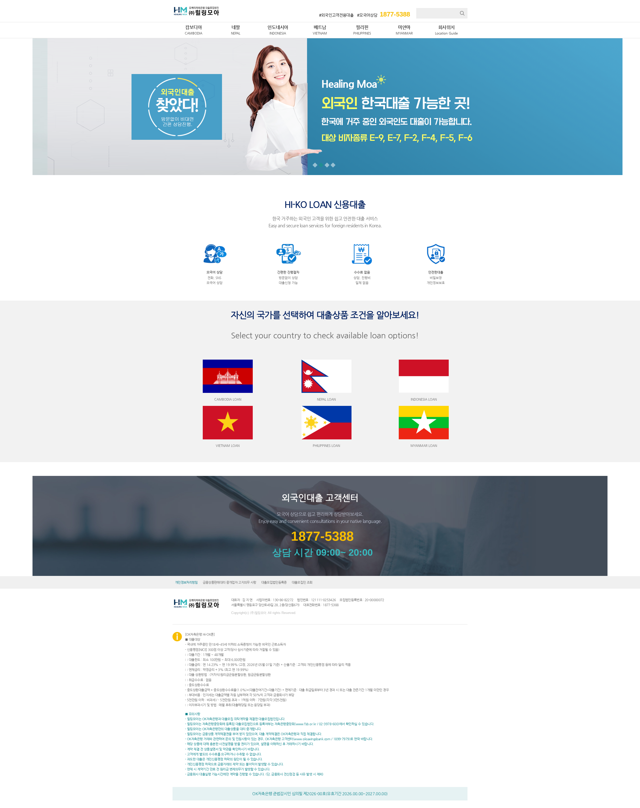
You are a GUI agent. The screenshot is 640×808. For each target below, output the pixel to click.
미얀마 (404, 30)
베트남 (320, 30)
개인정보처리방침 (186, 582)
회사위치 (446, 30)
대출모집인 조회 (302, 582)
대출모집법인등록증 (274, 582)
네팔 (235, 30)
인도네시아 (278, 30)
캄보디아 (193, 30)
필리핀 (362, 30)
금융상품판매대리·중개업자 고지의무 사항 (229, 582)
